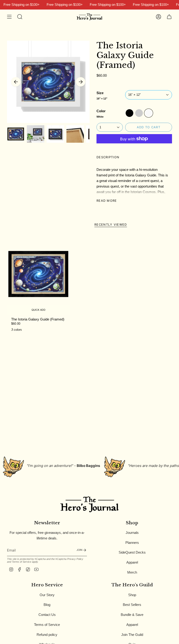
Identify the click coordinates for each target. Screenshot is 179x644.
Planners (132, 543)
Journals (132, 533)
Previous (16, 81)
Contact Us (47, 615)
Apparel (132, 562)
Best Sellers (132, 605)
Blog (47, 605)
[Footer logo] (89, 504)
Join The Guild (132, 635)
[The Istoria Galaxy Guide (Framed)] (38, 274)
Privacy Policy (75, 559)
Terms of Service (21, 561)
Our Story (47, 595)
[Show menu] (9, 16)
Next (80, 81)
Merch (132, 572)
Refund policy (47, 635)
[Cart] (169, 16)
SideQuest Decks (132, 552)
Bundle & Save (132, 615)
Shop (132, 595)
